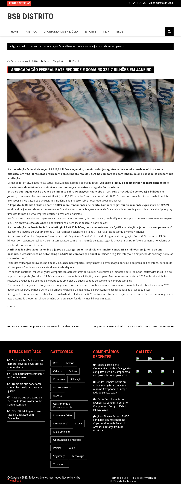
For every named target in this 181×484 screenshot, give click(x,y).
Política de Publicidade (123, 481)
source (11, 306)
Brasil (75, 61)
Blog (119, 31)
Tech (106, 31)
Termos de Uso (119, 477)
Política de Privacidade (143, 477)
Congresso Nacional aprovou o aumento (61, 218)
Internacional (60, 423)
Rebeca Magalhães (54, 61)
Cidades (57, 371)
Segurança (59, 456)
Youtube (144, 3)
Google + (139, 3)
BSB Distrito (30, 16)
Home (14, 31)
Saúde (71, 448)
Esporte (90, 31)
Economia (59, 379)
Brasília (70, 363)
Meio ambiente (62, 431)
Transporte (59, 464)
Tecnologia (78, 456)
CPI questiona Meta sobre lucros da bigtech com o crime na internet (131, 326)
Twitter (134, 3)
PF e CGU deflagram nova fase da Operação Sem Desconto (24, 414)
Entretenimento (62, 387)
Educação (76, 379)
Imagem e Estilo (62, 415)
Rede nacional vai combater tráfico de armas (25, 375)
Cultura (73, 371)
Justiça (78, 423)
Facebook (129, 3)
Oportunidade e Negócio (61, 31)
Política (31, 31)
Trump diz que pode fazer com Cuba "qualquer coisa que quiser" (24, 387)
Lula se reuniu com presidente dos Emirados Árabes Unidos (45, 326)
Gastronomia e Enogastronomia (62, 405)
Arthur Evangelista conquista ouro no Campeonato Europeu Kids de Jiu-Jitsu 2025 (112, 372)
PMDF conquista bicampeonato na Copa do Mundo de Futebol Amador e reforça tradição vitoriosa (111, 423)
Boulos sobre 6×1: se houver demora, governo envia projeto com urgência (26, 363)
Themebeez (14, 480)
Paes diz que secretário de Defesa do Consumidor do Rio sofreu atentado (24, 401)
